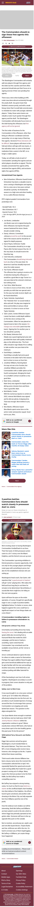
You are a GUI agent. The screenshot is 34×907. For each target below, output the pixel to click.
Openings (19, 871)
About (3, 871)
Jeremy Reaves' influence (11, 721)
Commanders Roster (12, 858)
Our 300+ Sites (21, 874)
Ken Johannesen (9, 40)
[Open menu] (3, 3)
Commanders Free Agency (14, 486)
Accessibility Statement (24, 887)
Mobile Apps (5, 877)
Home (3, 486)
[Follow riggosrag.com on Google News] (29, 421)
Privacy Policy (20, 880)
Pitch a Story (5, 880)
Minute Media (10, 894)
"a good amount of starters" (21, 580)
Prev (7, 76)
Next (27, 76)
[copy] (12, 43)
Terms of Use (6, 883)
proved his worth (16, 236)
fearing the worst (8, 632)
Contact (4, 874)
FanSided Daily (21, 877)
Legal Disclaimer (7, 887)
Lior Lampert (8, 517)
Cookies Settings (22, 890)
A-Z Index (4, 890)
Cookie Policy (20, 883)
